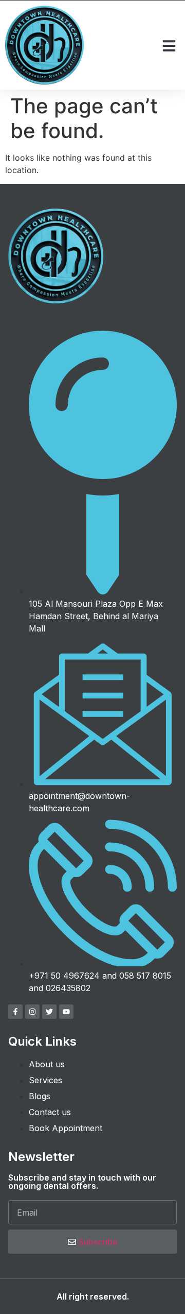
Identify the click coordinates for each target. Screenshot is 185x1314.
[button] (169, 46)
